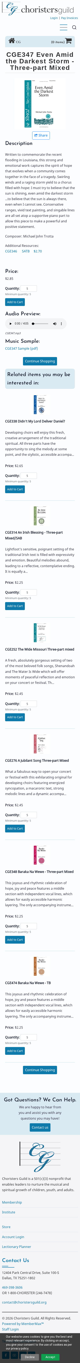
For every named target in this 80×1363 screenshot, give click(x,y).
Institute (8, 1212)
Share (43, 135)
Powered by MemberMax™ (23, 1324)
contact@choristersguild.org (24, 1302)
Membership (12, 1202)
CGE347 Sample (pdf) (21, 348)
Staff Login (10, 1329)
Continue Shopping (40, 361)
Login (54, 18)
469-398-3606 (12, 1287)
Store (6, 1227)
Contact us (40, 1127)
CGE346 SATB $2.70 (23, 251)
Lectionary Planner (16, 1246)
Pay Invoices (69, 18)
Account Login (13, 1237)
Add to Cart (15, 302)
